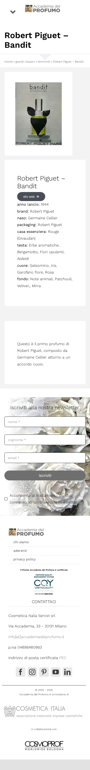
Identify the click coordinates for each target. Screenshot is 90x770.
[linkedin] (67, 672)
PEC (62, 657)
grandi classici (25, 61)
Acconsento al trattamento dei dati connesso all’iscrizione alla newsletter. (44, 498)
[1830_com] (45, 114)
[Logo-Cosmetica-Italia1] (44, 705)
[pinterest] (44, 672)
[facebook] (20, 672)
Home (8, 61)
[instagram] (32, 672)
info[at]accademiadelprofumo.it (36, 637)
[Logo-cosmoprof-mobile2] (44, 740)
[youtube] (55, 672)
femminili (44, 61)
